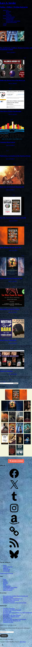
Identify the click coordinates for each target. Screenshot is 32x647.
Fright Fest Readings (6, 371)
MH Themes (23, 641)
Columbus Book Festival (7, 142)
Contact (5, 23)
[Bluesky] (14, 559)
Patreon (5, 565)
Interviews (8, 14)
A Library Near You (7, 566)
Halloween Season (7, 618)
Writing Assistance (7, 15)
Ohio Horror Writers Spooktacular (10, 111)
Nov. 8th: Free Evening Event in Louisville (13, 218)
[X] (14, 490)
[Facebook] (14, 478)
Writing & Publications (8, 18)
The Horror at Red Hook (9, 608)
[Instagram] (14, 513)
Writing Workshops (10, 17)
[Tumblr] (14, 501)
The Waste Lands (7, 611)
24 (3, 381)
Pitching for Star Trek (8, 622)
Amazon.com (6, 570)
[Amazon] (14, 524)
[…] (25, 57)
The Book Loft (6, 569)
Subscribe (4, 635)
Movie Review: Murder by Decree (11, 616)
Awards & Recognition (11, 22)
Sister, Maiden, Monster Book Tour (10, 247)
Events (4, 25)
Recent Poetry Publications (8, 340)
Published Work (9, 19)
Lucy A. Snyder (10, 52)
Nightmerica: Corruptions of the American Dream (15, 156)
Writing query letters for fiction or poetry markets (14, 619)
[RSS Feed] (14, 548)
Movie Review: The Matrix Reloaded (12, 615)
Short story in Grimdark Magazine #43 (12, 187)
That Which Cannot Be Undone (9, 309)
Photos (7, 13)
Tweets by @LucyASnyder (6, 573)
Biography (8, 11)
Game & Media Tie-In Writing (13, 21)
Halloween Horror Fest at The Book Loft (12, 80)
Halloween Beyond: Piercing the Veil (11, 278)
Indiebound (5, 568)
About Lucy (6, 10)
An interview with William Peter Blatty (12, 610)
